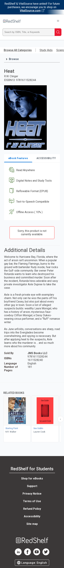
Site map (32, 524)
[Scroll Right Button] (61, 419)
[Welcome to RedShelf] (12, 21)
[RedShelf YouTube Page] (36, 554)
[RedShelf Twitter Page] (45, 554)
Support (32, 486)
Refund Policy (32, 508)
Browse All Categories (18, 50)
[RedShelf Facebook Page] (27, 554)
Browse (14, 59)
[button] (31, 170)
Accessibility (32, 516)
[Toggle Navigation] (58, 21)
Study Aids (46, 50)
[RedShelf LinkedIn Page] (18, 554)
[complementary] (32, 412)
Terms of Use (32, 501)
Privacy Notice (32, 493)
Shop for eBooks (32, 478)
